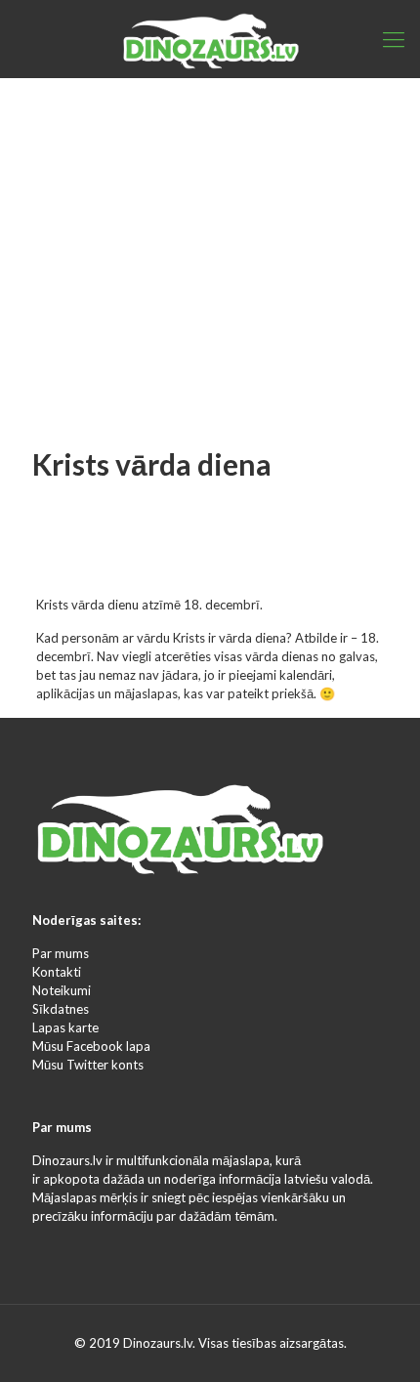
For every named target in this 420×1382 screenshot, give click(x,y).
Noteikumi (61, 990)
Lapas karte (65, 1027)
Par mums (60, 953)
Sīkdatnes (60, 1009)
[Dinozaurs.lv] (210, 39)
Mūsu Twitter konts (88, 1064)
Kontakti (56, 972)
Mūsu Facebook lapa (91, 1046)
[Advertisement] (210, 224)
